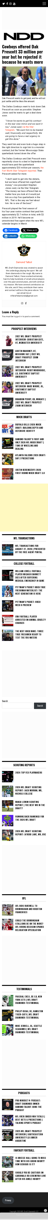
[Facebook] (26, 303)
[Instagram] (22, 303)
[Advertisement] (24, 508)
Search (5, 701)
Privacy (8, 1200)
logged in (18, 316)
